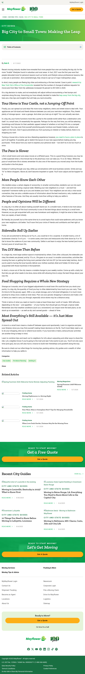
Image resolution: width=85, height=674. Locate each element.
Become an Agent (8, 595)
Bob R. (6, 63)
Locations (6, 599)
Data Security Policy (8, 665)
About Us (5, 603)
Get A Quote (42, 554)
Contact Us (6, 586)
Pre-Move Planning (19, 361)
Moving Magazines (63, 381)
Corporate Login (49, 586)
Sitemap (46, 603)
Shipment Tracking (9, 590)
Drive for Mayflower (51, 595)
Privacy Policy (48, 665)
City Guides (8, 26)
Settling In (32, 361)
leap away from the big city (69, 95)
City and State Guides (15, 486)
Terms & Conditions (8, 668)
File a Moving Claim (51, 590)
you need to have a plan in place (68, 137)
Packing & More (49, 568)
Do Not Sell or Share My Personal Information (17, 671)
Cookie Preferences (50, 668)
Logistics (46, 599)
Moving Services (8, 568)
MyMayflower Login (76, 2)
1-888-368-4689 (40, 662)
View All (78, 474)
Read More (61, 389)
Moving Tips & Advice (10, 572)
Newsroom (47, 581)
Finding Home (27, 393)
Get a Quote (76, 9)
